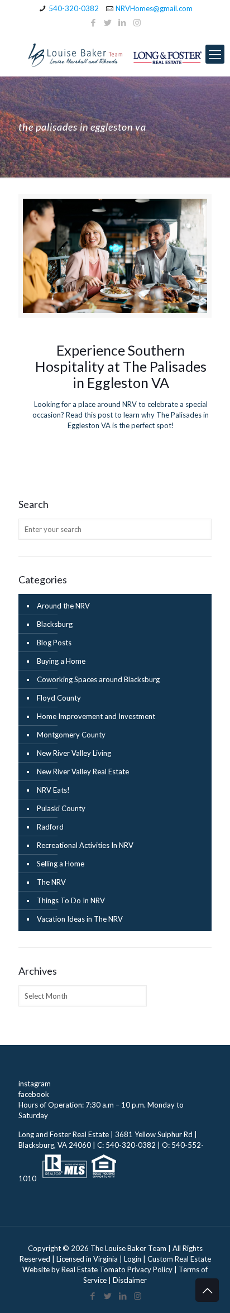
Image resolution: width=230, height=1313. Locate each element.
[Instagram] (137, 22)
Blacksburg (55, 624)
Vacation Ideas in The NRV (80, 918)
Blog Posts (54, 642)
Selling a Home (60, 863)
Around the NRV (63, 605)
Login (132, 1258)
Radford (50, 826)
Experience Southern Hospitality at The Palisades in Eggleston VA (121, 366)
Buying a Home (61, 660)
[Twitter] (108, 22)
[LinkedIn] (122, 22)
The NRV (51, 882)
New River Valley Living (74, 753)
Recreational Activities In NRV (85, 845)
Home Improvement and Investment (96, 716)
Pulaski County (61, 808)
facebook (33, 1094)
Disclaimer (130, 1280)
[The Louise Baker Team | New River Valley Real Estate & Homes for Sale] (115, 54)
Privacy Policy (149, 1269)
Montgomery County (71, 734)
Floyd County (59, 697)
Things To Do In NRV (71, 900)
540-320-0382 (74, 8)
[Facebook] (93, 22)
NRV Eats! (53, 789)
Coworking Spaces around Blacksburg (98, 679)
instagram (34, 1083)
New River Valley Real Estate (83, 771)
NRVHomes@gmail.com (154, 8)
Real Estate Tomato (93, 1269)
